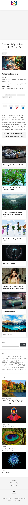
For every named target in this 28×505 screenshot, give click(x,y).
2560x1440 (6, 358)
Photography (4, 446)
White (17, 369)
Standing (22, 367)
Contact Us (14, 486)
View (9, 369)
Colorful (6, 364)
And (15, 360)
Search (3, 342)
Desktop (16, 363)
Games (12, 366)
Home (23, 95)
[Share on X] (5, 106)
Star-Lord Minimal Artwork (9, 426)
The (25, 367)
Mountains (4, 367)
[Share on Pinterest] (17, 106)
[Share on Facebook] (11, 106)
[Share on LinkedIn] (23, 106)
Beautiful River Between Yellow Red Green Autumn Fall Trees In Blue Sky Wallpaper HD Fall (12, 402)
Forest (9, 366)
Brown (22, 362)
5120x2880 (5, 360)
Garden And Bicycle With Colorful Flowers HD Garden (12, 188)
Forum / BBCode (6, 86)
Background (7, 362)
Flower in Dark (6, 472)
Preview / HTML (6, 81)
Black (14, 362)
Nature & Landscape (6, 398)
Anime (17, 360)
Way (10, 97)
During (25, 364)
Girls (17, 366)
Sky (19, 367)
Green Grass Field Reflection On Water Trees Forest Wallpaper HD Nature (13, 214)
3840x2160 (21, 358)
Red (17, 367)
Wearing (12, 369)
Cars (3, 364)
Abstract (11, 360)
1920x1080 (8, 95)
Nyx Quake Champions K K (10, 263)
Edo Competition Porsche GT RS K (13, 165)
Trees (3, 369)
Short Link (4, 77)
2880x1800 (14, 358)
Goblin (14, 95)
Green (18, 95)
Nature (8, 367)
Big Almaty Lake (8, 334)
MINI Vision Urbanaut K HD (10, 311)
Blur (20, 362)
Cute (11, 364)
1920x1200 (18, 357)
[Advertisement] (14, 25)
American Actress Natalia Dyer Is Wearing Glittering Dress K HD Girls (13, 287)
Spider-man (5, 97)
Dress (21, 364)
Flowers (6, 366)
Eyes (3, 366)
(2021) (3, 357)
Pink (12, 367)
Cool (9, 364)
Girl (14, 366)
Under (6, 369)
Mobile (24, 366)
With (21, 369)
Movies (4, 53)
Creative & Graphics (6, 424)
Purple (14, 367)
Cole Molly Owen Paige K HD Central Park (13, 239)
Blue (17, 362)
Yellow (24, 369)
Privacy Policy (14, 483)
